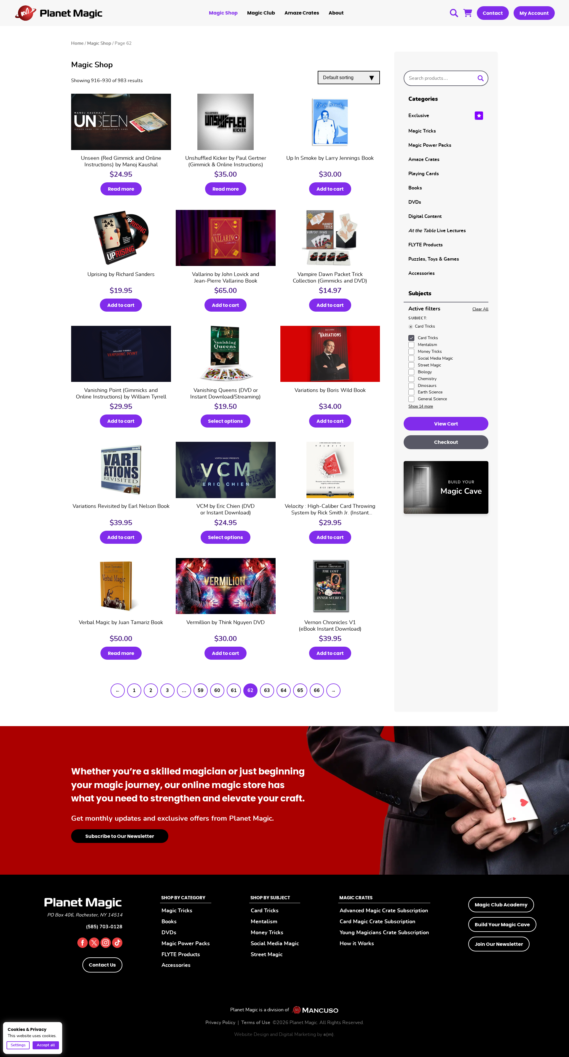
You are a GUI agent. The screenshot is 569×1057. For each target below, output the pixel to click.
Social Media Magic (275, 943)
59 (201, 690)
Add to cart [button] (330, 189)
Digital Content (425, 216)
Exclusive (418, 115)
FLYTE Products (425, 245)
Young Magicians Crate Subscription (384, 932)
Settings (18, 1045)
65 (300, 690)
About (336, 13)
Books (415, 188)
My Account (534, 13)
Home (77, 43)
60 (217, 690)
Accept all (46, 1045)
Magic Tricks (422, 131)
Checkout (446, 442)
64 (284, 690)
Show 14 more (420, 406)
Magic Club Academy (501, 905)
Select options (225, 421)
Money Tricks (267, 932)
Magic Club (261, 13)
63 (267, 690)
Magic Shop (223, 13)
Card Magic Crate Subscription (377, 921)
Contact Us (102, 965)
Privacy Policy (220, 1022)
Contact (493, 13)
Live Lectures (437, 230)
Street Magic (266, 954)
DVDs (414, 202)
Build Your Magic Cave (502, 924)
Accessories (421, 273)
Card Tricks (265, 910)
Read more (121, 189)
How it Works (357, 943)
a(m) (328, 1034)
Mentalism (264, 921)
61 (234, 690)
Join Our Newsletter (499, 944)
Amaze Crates (301, 13)
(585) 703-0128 (104, 926)
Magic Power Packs (429, 145)
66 (317, 690)
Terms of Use (255, 1022)
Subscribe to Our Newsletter (119, 836)
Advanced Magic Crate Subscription (384, 910)
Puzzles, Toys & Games (433, 259)
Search (454, 13)
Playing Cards (423, 173)
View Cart (467, 13)
